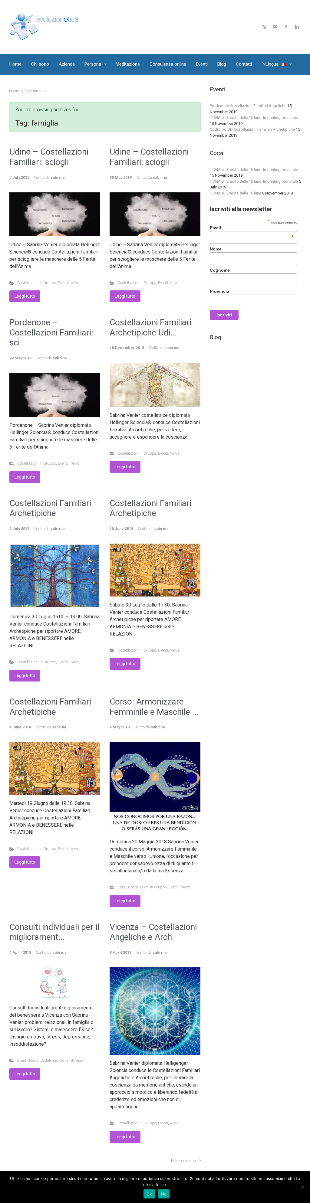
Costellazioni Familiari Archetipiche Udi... (150, 327)
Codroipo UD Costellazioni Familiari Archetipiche (252, 129)
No (164, 1194)
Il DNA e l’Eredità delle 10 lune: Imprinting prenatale (254, 117)
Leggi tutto (25, 296)
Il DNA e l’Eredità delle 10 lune (235, 193)
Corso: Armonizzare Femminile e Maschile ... (154, 707)
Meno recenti (183, 1160)
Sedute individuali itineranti (63, 1060)
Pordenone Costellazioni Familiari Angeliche (248, 105)
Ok (149, 1194)
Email (252, 227)
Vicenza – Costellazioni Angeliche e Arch (153, 932)
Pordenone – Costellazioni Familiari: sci (51, 332)
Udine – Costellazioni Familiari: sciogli (48, 157)
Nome (216, 249)
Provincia (219, 291)
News (74, 282)
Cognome (220, 270)
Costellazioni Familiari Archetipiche (50, 508)
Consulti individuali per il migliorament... (54, 932)
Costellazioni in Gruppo (36, 282)
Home (14, 91)
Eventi (63, 282)
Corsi (121, 887)
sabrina (57, 177)
